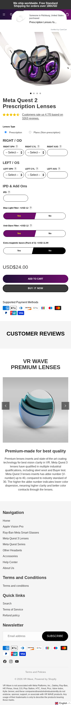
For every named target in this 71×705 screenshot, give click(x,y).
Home (6, 520)
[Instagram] (11, 661)
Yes (19, 216)
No (50, 216)
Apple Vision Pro (13, 526)
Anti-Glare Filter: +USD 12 (17, 225)
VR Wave (28, 679)
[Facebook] (5, 661)
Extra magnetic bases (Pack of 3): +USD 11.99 (25, 243)
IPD (6, 192)
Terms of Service (13, 609)
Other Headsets (12, 550)
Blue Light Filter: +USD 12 (17, 207)
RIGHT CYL (32, 146)
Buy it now (35, 288)
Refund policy (11, 615)
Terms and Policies (35, 672)
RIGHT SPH (10, 146)
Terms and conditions (16, 585)
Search (7, 603)
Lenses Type (9, 127)
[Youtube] (17, 661)
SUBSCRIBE (55, 636)
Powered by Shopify (45, 679)
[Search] (11, 14)
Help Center (10, 562)
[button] (63, 703)
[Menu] (4, 14)
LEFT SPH (9, 168)
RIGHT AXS (54, 146)
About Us (8, 568)
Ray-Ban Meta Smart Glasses (21, 532)
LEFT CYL (31, 168)
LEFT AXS (53, 168)
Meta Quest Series (14, 544)
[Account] (59, 14)
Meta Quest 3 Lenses (16, 538)
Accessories (10, 556)
